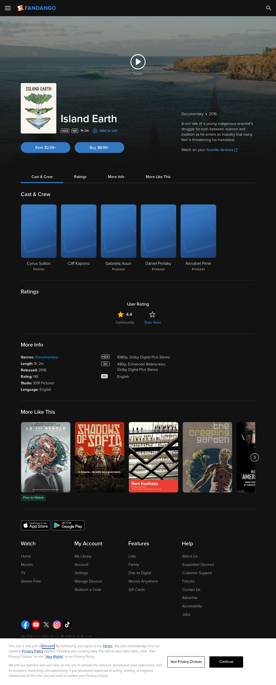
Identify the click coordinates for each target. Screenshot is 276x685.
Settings (81, 573)
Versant (48, 646)
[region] (138, 661)
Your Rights (54, 657)
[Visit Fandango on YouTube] (35, 624)
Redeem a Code (88, 589)
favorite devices (219, 150)
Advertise (190, 597)
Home (26, 556)
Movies (27, 564)
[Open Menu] (8, 8)
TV (23, 573)
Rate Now (152, 322)
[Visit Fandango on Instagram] (56, 624)
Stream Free (31, 581)
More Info (116, 176)
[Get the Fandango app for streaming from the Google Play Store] (68, 525)
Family (134, 564)
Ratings (80, 176)
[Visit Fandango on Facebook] (25, 624)
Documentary (46, 357)
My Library (83, 556)
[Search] (268, 8)
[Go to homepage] (37, 8)
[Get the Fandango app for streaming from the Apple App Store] (35, 525)
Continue (226, 662)
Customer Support (197, 573)
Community (125, 322)
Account (81, 564)
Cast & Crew (42, 176)
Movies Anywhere (143, 581)
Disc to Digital (140, 573)
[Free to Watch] (46, 457)
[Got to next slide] (255, 457)
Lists (132, 556)
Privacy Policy (32, 651)
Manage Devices (88, 581)
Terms (107, 646)
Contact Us (191, 589)
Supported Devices (198, 564)
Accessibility (192, 606)
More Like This (158, 176)
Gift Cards (136, 589)
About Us (190, 556)
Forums (188, 581)
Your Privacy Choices (186, 662)
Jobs (186, 614)
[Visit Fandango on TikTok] (67, 624)
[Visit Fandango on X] (46, 624)
